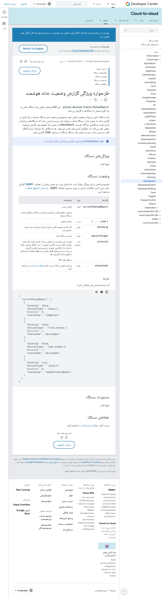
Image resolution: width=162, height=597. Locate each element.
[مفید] (25, 61)
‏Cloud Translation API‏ (83, 50)
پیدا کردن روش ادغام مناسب (109, 554)
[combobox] (71, 4)
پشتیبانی (89, 20)
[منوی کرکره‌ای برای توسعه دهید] (114, 20)
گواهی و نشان (45, 489)
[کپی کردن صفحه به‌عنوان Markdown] (95, 100)
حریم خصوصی (101, 590)
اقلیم (71, 495)
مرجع (105, 20)
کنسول (23, 3)
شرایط (113, 590)
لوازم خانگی (68, 512)
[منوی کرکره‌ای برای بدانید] (135, 20)
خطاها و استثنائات (37, 265)
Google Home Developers (97, 61)
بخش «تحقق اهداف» (35, 188)
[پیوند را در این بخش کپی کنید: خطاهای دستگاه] (84, 418)
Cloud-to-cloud (144, 13)
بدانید (141, 20)
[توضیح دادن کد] (96, 292)
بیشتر (98, 3)
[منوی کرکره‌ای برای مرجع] (99, 20)
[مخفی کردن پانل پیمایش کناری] (124, 591)
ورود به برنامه (9, 4)
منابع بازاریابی (45, 495)
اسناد (113, 3)
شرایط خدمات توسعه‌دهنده (45, 518)
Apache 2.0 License (91, 462)
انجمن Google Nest (23, 512)
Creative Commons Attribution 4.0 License (41, 459)
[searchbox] (140, 30)
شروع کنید (153, 20)
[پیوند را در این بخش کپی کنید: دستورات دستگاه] (83, 397)
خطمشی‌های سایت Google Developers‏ (42, 462)
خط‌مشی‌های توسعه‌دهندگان (45, 526)
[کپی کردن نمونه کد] (106, 292)
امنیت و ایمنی (67, 501)
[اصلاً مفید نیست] (21, 61)
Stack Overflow (21, 504)
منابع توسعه (46, 501)
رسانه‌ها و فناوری (66, 506)
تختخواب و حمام (66, 523)
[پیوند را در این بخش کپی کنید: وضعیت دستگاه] (84, 176)
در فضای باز (68, 529)
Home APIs (88, 492)
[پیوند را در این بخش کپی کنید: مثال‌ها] (100, 279)
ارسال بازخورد (29, 70)
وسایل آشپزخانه (66, 518)
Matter (112, 489)
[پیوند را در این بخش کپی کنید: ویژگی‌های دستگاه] (81, 156)
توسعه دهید (123, 20)
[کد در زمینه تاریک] (101, 292)
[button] (141, 56)
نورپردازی (69, 489)
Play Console (23, 489)
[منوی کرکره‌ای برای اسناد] (107, 4)
